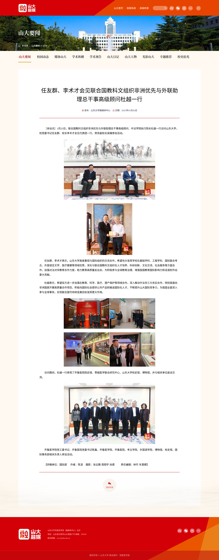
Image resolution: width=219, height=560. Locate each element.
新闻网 (25, 46)
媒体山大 (60, 56)
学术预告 (96, 56)
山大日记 (113, 56)
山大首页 (118, 8)
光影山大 (148, 56)
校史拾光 (183, 56)
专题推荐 (166, 56)
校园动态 (43, 56)
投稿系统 (131, 8)
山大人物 (131, 56)
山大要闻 (35, 46)
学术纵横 (78, 56)
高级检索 (144, 8)
